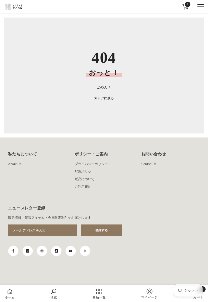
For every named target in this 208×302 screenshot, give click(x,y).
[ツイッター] (85, 251)
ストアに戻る (104, 98)
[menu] (200, 7)
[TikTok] (56, 251)
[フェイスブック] (13, 251)
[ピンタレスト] (42, 251)
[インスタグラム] (27, 251)
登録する (101, 230)
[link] (53, 293)
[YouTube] (71, 251)
